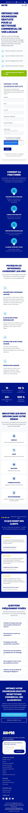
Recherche (19, 751)
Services (4, 761)
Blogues (4, 770)
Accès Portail (20, 2)
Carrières (4, 772)
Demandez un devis (6, 790)
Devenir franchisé (6, 780)
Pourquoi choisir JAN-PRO (7, 763)
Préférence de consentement (8, 774)
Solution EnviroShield (7, 765)
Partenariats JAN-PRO (7, 767)
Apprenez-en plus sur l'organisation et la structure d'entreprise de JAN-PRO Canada (14, 808)
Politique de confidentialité (8, 769)
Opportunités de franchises (8, 782)
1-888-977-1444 (11, 2)
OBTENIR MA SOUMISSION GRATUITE (14, 715)
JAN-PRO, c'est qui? (6, 759)
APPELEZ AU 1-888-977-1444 (14, 720)
